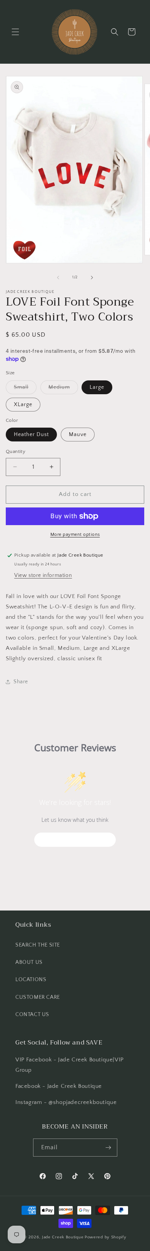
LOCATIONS (30, 980)
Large (97, 387)
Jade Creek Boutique (62, 1237)
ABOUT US (29, 962)
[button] (15, 31)
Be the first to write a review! (75, 839)
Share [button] (20, 682)
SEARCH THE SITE (37, 945)
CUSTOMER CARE (37, 997)
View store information (43, 575)
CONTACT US (32, 1014)
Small (25, 389)
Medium (63, 389)
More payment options (75, 534)
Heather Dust (31, 434)
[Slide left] (58, 277)
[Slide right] (91, 277)
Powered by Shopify (106, 1237)
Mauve (78, 434)
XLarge (23, 405)
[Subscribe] (108, 1148)
